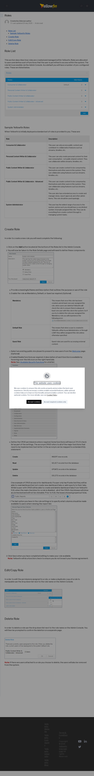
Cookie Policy (52, 395)
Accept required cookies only (55, 402)
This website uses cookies (47, 383)
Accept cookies (34, 402)
